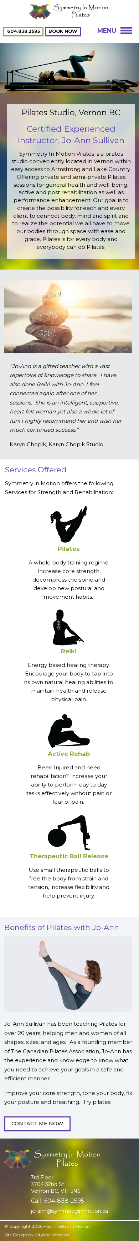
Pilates (69, 548)
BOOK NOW (62, 31)
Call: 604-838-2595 (57, 1200)
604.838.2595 (23, 31)
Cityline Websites (52, 1234)
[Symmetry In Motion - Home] (69, 16)
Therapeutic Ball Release (69, 856)
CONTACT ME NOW (37, 1123)
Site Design (15, 1234)
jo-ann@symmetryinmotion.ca (69, 1211)
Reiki (69, 651)
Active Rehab (69, 753)
